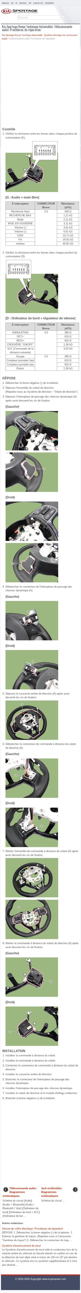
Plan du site (38, 3)
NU (12, 3)
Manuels (5, 3)
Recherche (49, 3)
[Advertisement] (40, 84)
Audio (4, 38)
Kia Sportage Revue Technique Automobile (22, 35)
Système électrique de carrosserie (60, 35)
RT (16, 3)
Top (30, 3)
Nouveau (23, 3)
